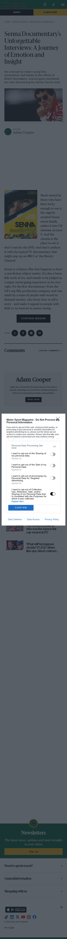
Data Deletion (15, 519)
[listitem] (33, 446)
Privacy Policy (52, 519)
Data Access (33, 519)
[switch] (52, 454)
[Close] (59, 420)
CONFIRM (21, 507)
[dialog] (33, 470)
